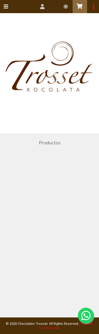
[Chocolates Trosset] (49, 72)
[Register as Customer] (54, 6)
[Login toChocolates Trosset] (42, 6)
